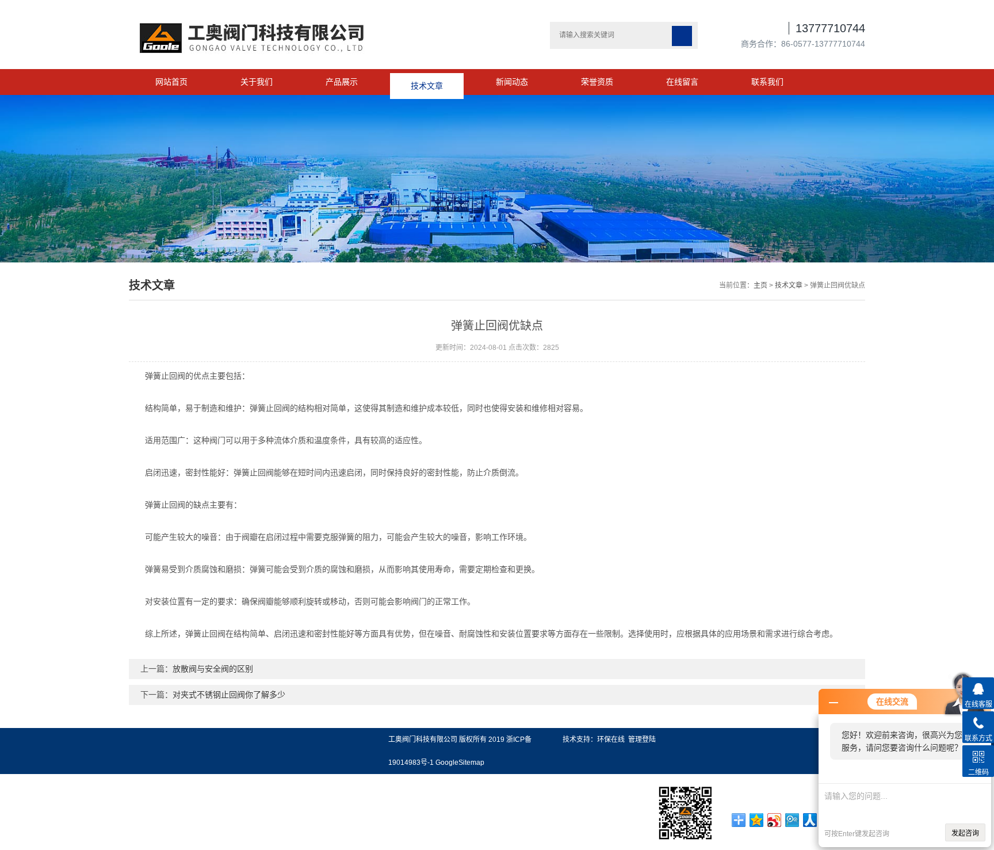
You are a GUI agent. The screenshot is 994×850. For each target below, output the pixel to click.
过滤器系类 (18, 826)
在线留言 (682, 81)
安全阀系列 (18, 809)
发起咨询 (965, 833)
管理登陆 (642, 739)
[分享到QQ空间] (757, 820)
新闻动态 (512, 81)
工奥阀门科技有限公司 (422, 739)
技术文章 (427, 81)
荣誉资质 (597, 81)
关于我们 (256, 81)
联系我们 (767, 81)
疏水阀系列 (18, 774)
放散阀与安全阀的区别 (213, 668)
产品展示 (342, 81)
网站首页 (171, 81)
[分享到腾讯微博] (792, 820)
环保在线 (611, 739)
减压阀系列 (18, 791)
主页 (760, 285)
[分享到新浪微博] (774, 820)
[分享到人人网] (810, 820)
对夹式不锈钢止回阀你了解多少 (229, 694)
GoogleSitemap (459, 762)
